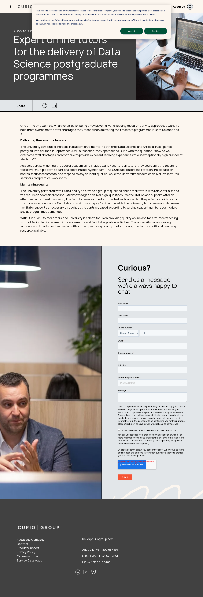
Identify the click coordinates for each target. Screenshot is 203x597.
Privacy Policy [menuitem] (26, 552)
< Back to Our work (26, 31)
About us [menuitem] (179, 6)
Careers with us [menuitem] (27, 556)
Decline (155, 31)
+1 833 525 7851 (107, 556)
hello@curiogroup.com (98, 539)
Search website (190, 7)
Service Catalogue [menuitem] (29, 560)
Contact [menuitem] (22, 544)
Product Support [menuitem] (28, 548)
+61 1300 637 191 (107, 550)
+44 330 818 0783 (98, 562)
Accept (131, 31)
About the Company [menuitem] (30, 540)
